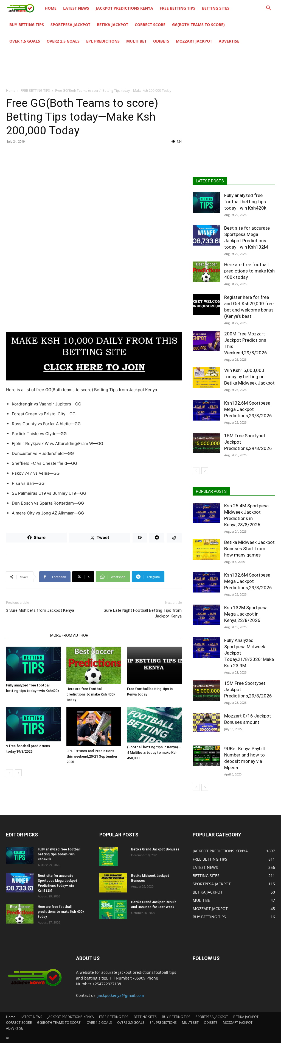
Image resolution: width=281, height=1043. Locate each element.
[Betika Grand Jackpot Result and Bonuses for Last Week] (113, 909)
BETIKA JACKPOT (112, 24)
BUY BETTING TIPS (26, 24)
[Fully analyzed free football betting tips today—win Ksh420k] (33, 664)
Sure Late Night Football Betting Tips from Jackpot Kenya (143, 613)
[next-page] (18, 772)
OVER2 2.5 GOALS (63, 41)
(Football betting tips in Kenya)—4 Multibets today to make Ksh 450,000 (154, 752)
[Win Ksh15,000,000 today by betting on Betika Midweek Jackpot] (206, 377)
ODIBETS (161, 41)
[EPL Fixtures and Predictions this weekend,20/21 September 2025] (93, 726)
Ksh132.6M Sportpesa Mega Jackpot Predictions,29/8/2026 (248, 409)
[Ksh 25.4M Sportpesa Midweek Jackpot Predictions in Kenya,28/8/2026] (206, 513)
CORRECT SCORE (150, 24)
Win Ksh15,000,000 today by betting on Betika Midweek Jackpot (249, 377)
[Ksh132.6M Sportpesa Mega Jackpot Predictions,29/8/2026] (206, 410)
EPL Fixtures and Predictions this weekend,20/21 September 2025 (91, 756)
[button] (268, 8)
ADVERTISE (229, 41)
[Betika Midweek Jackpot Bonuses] (113, 882)
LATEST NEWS (76, 8)
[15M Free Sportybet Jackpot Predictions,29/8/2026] (206, 443)
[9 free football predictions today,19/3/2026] (33, 724)
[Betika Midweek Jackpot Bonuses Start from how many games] (206, 549)
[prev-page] (9, 772)
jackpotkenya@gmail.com (121, 995)
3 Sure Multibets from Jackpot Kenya (40, 610)
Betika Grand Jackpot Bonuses (155, 849)
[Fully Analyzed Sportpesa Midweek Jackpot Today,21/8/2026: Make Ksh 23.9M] (206, 647)
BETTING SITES (215, 8)
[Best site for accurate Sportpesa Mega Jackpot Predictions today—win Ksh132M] (206, 235)
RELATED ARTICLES (26, 635)
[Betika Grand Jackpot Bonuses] (108, 856)
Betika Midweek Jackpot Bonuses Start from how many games (249, 548)
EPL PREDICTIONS (103, 41)
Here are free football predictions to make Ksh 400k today (90, 694)
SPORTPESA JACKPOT (70, 24)
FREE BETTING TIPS (177, 8)
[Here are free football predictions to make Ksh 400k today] (93, 665)
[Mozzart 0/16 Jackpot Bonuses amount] (206, 722)
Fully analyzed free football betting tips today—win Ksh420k (245, 202)
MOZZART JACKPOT (194, 41)
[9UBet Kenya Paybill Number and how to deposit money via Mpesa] (206, 756)
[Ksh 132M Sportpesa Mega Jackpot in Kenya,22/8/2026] (206, 615)
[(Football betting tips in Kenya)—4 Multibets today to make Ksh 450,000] (154, 724)
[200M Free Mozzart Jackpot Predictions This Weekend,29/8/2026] (206, 341)
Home (51, 8)
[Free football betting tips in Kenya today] (154, 665)
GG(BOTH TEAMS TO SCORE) (198, 24)
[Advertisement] (94, 188)
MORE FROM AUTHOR (69, 635)
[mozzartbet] (94, 356)
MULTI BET (136, 41)
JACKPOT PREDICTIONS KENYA (124, 8)
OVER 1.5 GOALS (24, 41)
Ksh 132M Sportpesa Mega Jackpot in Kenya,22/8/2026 (246, 614)
